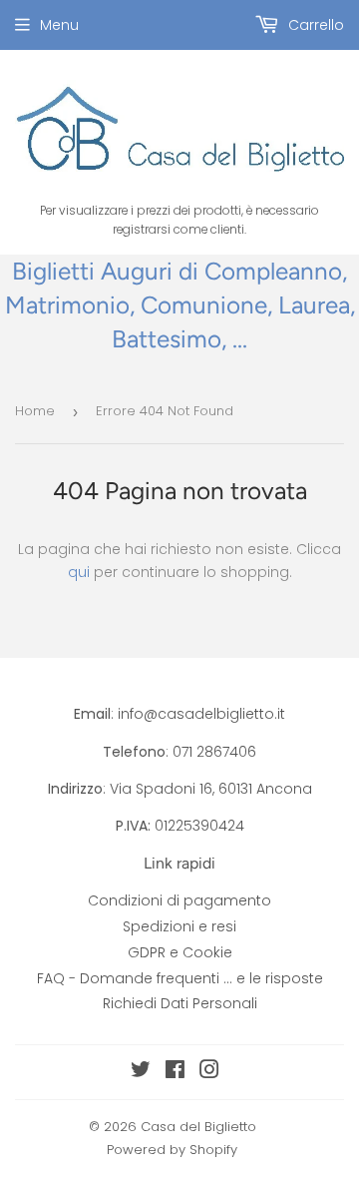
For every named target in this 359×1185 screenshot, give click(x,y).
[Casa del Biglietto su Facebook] (175, 1072)
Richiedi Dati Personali (180, 1003)
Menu (59, 25)
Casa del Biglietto (198, 1126)
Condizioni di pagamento (179, 900)
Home (35, 410)
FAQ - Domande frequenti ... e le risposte (180, 978)
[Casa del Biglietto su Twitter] (141, 1072)
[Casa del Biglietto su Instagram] (209, 1072)
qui (79, 572)
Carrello (314, 25)
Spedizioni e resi (179, 926)
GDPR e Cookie (180, 952)
